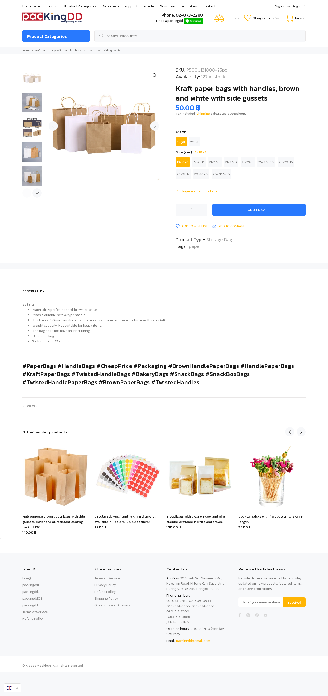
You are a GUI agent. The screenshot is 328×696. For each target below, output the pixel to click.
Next (154, 126)
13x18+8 (182, 162)
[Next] (37, 193)
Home (26, 50)
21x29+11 (248, 162)
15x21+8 (198, 162)
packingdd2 (31, 591)
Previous (53, 126)
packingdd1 (30, 585)
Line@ (26, 578)
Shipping (203, 113)
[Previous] (289, 431)
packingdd (30, 605)
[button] (12, 688)
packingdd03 (32, 598)
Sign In (280, 6)
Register (298, 6)
